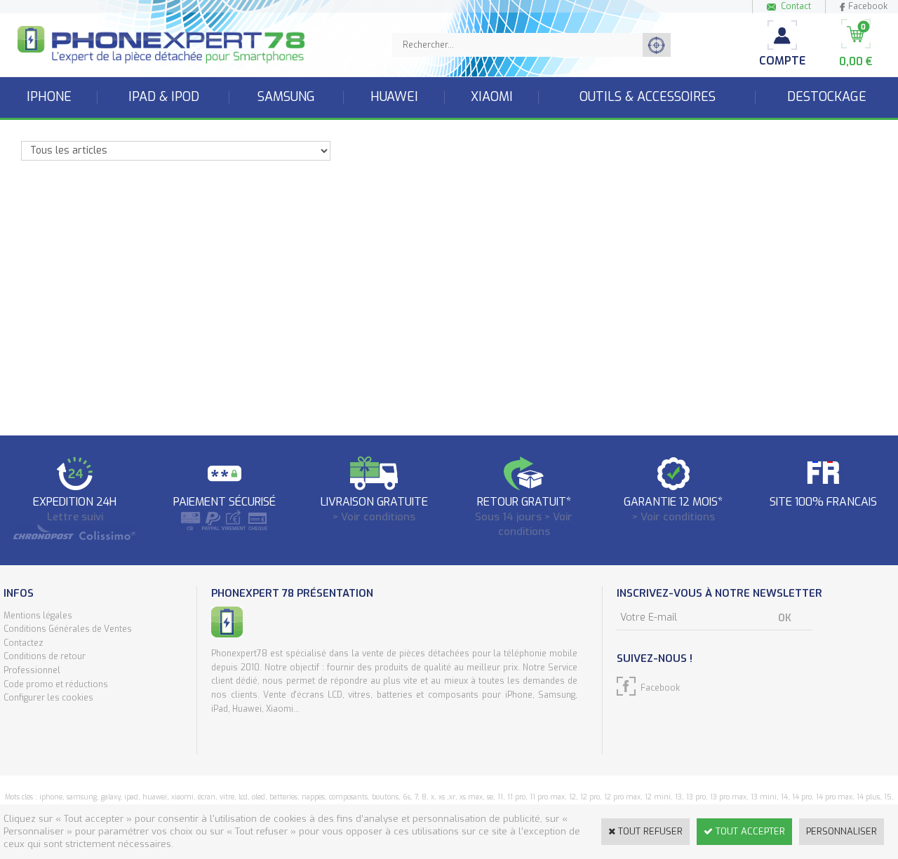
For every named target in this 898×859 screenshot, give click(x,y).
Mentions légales (38, 615)
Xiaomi (492, 96)
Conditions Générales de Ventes (68, 629)
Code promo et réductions (56, 684)
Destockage (826, 96)
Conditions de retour (45, 656)
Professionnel (32, 670)
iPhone (49, 96)
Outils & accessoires (647, 96)
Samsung (286, 96)
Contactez (23, 643)
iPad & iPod (163, 96)
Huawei (394, 96)
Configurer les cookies (48, 697)
